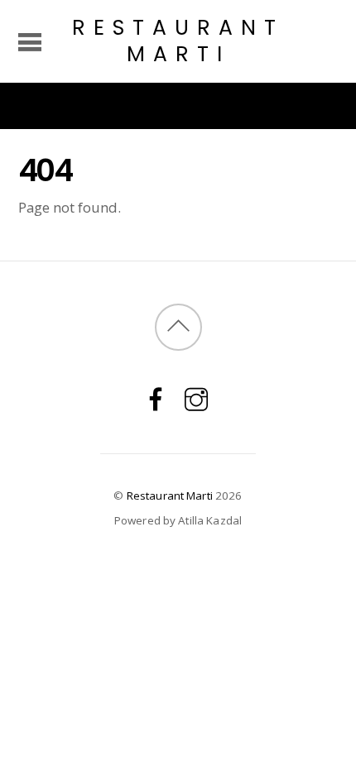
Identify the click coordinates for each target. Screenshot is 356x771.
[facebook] (155, 398)
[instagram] (196, 398)
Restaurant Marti (170, 495)
